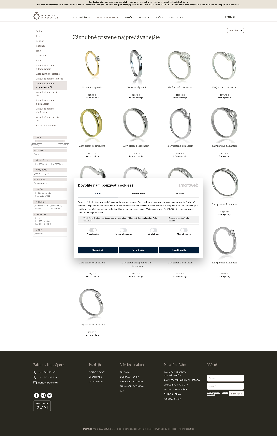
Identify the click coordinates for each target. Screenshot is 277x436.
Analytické (153, 234)
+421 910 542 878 (47, 377)
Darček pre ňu (42, 205)
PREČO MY (125, 372)
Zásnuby (56, 208)
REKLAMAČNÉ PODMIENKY (132, 386)
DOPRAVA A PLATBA (129, 376)
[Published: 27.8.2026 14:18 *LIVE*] (94, 429)
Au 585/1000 (41, 164)
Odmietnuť (97, 250)
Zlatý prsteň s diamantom (92, 146)
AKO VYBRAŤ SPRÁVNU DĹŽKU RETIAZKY (182, 380)
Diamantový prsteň (92, 87)
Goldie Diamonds (43, 193)
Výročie (39, 208)
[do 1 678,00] (63, 141)
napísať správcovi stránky (129, 429)
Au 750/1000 (57, 164)
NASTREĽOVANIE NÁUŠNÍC (176, 389)
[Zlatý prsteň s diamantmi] (180, 66)
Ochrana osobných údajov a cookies (180, 219)
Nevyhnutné (93, 234)
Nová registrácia (213, 393)
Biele (38, 174)
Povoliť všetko (179, 250)
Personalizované (123, 234)
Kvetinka (39, 233)
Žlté (48, 174)
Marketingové (184, 234)
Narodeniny (57, 205)
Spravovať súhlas (186, 429)
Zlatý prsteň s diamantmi (180, 87)
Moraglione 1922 (43, 196)
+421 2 (41, 372)
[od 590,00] (36, 141)
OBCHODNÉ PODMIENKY (131, 381)
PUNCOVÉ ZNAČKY (172, 398)
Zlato (38, 154)
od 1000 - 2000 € (43, 224)
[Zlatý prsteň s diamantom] (92, 124)
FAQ (122, 391)
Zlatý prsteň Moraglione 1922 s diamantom (136, 264)
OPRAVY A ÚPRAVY (172, 394)
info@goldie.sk (131, 4)
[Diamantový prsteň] (92, 66)
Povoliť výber (138, 250)
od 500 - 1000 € (43, 221)
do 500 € (40, 218)
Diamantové (41, 183)
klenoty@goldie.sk (48, 382)
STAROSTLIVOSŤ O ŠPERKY (176, 384)
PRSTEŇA (177, 375)
